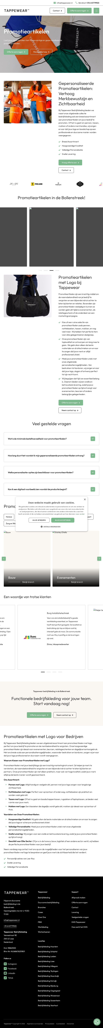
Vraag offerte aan (69, 162)
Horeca (9, 517)
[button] (51, 526)
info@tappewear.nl (11, 920)
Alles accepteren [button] (62, 520)
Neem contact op (69, 410)
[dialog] (51, 514)
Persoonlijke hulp (40, 52)
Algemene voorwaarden (35, 1024)
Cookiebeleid (60, 1024)
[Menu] (96, 10)
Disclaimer (70, 1024)
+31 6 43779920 (10, 926)
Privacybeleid (49, 1024)
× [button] (85, 499)
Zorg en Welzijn (12, 523)
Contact (56, 10)
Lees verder (80, 514)
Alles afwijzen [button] (39, 520)
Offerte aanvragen (78, 10)
